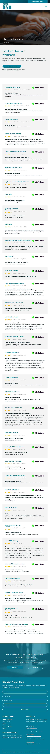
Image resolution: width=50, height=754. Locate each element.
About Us (35, 667)
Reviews (7, 42)
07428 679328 (30, 726)
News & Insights (33, 751)
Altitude (42, 751)
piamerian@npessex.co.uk (33, 744)
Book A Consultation (37, 1)
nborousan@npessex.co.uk (34, 736)
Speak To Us (15, 667)
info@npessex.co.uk (32, 728)
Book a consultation (12, 66)
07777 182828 (30, 734)
